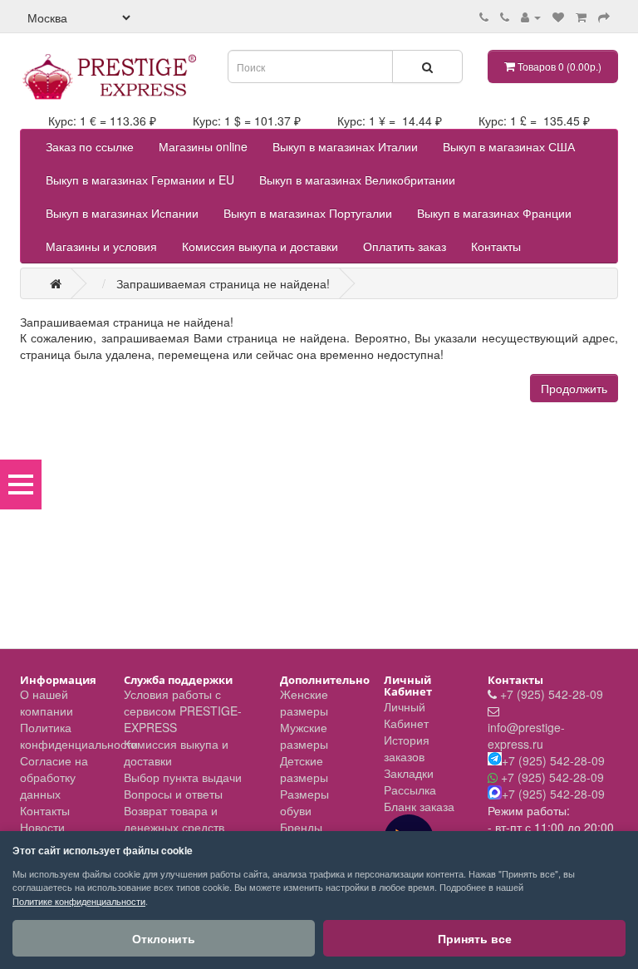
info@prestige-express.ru (526, 735)
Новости (42, 827)
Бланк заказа (419, 806)
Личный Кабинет (406, 714)
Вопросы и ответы (173, 793)
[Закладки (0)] (558, 16)
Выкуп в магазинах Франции (494, 212)
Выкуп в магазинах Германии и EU (140, 179)
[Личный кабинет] (531, 16)
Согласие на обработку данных (54, 777)
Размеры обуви (304, 802)
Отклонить (163, 938)
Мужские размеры (304, 735)
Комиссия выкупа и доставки (260, 246)
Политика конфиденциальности (79, 735)
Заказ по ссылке (90, 146)
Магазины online (203, 146)
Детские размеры (304, 768)
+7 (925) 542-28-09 (551, 694)
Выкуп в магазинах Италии (345, 146)
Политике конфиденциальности (78, 901)
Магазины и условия (101, 246)
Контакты (496, 246)
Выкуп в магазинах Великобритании (357, 179)
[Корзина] (581, 16)
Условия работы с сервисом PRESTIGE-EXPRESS (183, 710)
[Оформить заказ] (604, 16)
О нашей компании (46, 702)
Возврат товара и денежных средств (174, 818)
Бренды (301, 827)
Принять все (475, 938)
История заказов (406, 748)
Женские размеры (304, 702)
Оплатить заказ (404, 246)
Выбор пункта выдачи (183, 777)
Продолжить (574, 388)
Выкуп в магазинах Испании (122, 212)
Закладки (409, 773)
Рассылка (410, 789)
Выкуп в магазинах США (509, 146)
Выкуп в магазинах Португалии (307, 212)
